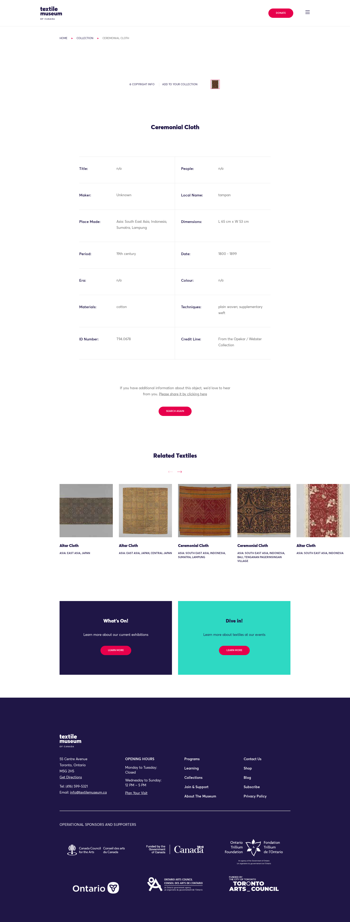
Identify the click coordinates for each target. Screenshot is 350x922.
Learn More (116, 650)
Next (179, 472)
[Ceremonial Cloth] (204, 510)
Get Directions (71, 777)
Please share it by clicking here (183, 394)
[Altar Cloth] (86, 510)
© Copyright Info (142, 84)
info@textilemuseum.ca (88, 792)
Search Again (175, 411)
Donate (281, 13)
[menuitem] (204, 761)
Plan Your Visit (136, 793)
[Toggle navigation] (307, 12)
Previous (170, 472)
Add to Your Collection (179, 84)
